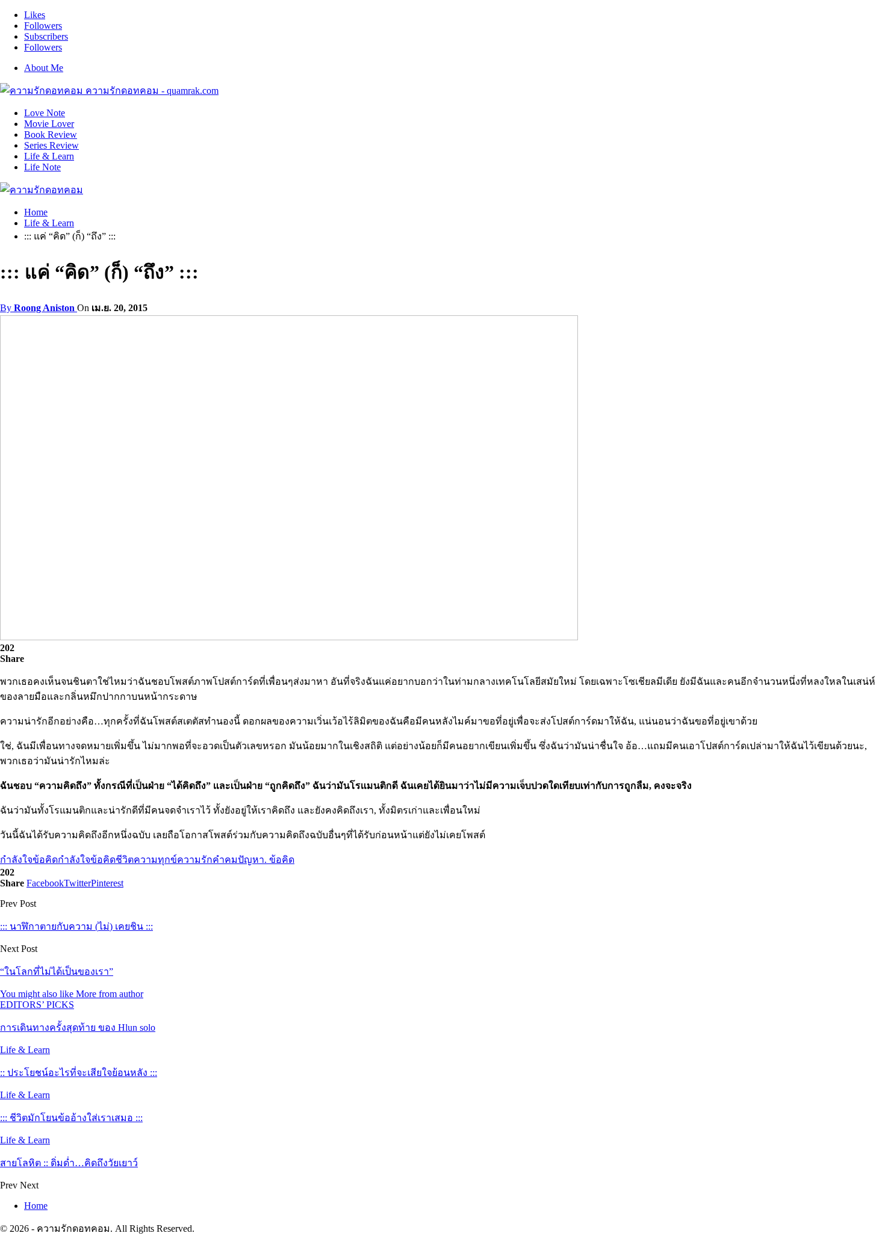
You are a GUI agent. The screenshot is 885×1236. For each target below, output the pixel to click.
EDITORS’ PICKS (37, 1005)
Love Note (44, 113)
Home (36, 1205)
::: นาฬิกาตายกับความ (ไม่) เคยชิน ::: (76, 926)
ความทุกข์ (155, 859)
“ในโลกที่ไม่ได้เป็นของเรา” (56, 971)
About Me (43, 68)
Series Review (51, 145)
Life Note (42, 167)
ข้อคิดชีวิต (112, 859)
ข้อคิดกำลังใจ (61, 859)
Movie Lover (49, 124)
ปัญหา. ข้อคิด (266, 859)
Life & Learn (49, 156)
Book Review (50, 134)
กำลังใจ (16, 859)
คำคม (225, 859)
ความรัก (195, 859)
